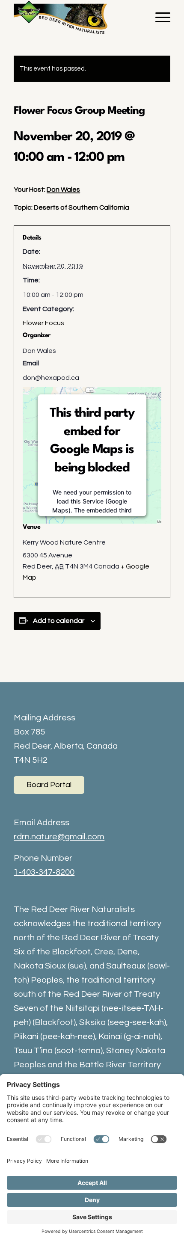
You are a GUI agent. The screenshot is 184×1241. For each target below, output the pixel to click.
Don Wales (63, 189)
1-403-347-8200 (44, 872)
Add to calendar (58, 620)
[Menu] (158, 17)
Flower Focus (43, 323)
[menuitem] (158, 17)
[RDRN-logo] (76, 17)
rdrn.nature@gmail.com (59, 836)
